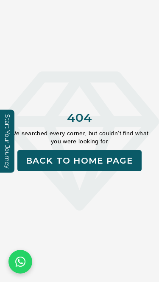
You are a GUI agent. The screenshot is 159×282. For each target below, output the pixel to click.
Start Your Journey (7, 141)
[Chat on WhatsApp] (20, 262)
